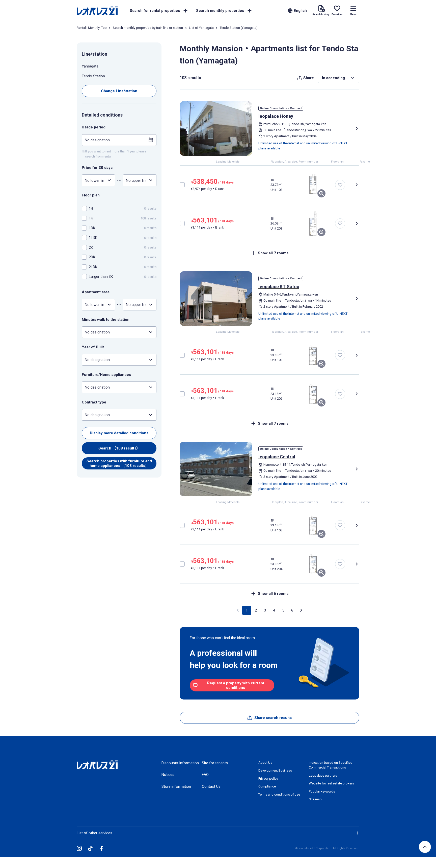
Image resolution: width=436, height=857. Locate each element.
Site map (315, 799)
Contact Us (211, 786)
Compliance (267, 786)
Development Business (275, 770)
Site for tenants (215, 763)
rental (107, 156)
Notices (167, 774)
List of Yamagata (201, 28)
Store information (176, 786)
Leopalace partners (323, 775)
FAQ (205, 774)
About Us (265, 762)
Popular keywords (322, 791)
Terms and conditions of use (279, 794)
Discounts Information (180, 763)
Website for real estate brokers (331, 783)
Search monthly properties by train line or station (148, 28)
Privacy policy (268, 778)
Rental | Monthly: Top (92, 28)
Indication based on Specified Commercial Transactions (330, 765)
